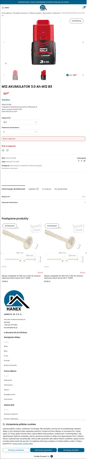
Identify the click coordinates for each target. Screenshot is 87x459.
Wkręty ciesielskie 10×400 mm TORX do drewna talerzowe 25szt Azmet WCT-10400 (63, 277)
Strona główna (7, 13)
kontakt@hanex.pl (10, 327)
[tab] (13, 188)
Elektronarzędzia (35, 13)
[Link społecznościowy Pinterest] (84, 160)
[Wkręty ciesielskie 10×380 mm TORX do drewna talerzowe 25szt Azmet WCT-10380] (22, 243)
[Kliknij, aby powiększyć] (5, 63)
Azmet (4, 266)
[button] (4, 42)
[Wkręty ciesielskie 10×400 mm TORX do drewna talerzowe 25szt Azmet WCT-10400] (64, 243)
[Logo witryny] (43, 7)
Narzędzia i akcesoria (20, 13)
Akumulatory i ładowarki (51, 13)
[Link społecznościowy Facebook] (78, 160)
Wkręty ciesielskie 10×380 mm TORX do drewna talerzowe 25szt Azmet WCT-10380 (21, 277)
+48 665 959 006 (10, 325)
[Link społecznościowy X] (81, 160)
